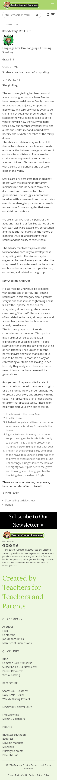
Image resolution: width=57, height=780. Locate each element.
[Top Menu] (52, 5)
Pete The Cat (10, 755)
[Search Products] (36, 15)
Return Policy (43, 775)
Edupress (7, 738)
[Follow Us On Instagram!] (14, 545)
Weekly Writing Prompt (16, 699)
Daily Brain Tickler (13, 695)
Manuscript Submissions (17, 643)
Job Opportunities (13, 639)
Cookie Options (28, 775)
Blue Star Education (14, 734)
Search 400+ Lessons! (15, 691)
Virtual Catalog (11, 675)
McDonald (8, 747)
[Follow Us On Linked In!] (7, 545)
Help (5, 631)
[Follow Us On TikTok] (17, 545)
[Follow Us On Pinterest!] (11, 545)
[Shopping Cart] (52, 14)
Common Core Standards (17, 663)
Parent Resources (12, 671)
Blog (5, 659)
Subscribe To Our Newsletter (19, 667)
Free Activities (10, 715)
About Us (7, 626)
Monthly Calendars (13, 719)
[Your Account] (47, 14)
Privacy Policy (14, 775)
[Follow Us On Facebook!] (4, 545)
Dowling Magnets (12, 743)
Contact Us (8, 635)
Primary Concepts (12, 751)
